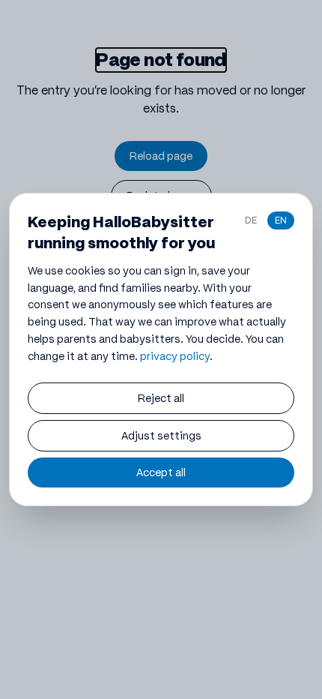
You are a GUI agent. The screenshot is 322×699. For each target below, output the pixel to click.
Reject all (161, 398)
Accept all (161, 472)
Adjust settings (161, 435)
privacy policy (175, 356)
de (251, 220)
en (281, 220)
